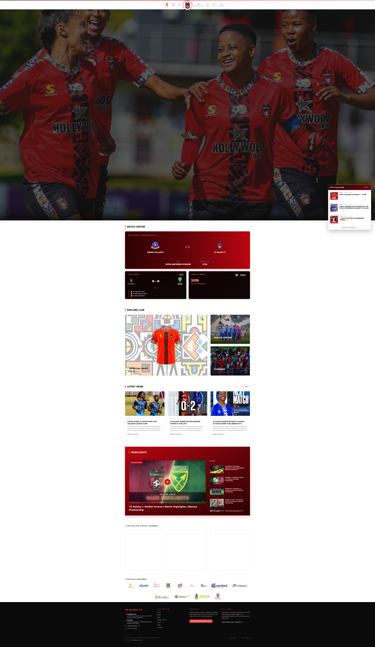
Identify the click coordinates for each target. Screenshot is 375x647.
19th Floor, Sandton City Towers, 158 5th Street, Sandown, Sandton (139, 616)
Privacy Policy (232, 637)
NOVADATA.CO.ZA (137, 640)
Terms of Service (245, 637)
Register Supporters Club (201, 621)
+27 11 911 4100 (132, 628)
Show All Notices (348, 227)
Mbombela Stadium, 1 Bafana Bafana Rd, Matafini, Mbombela (139, 622)
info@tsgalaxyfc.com (133, 626)
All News (245, 386)
